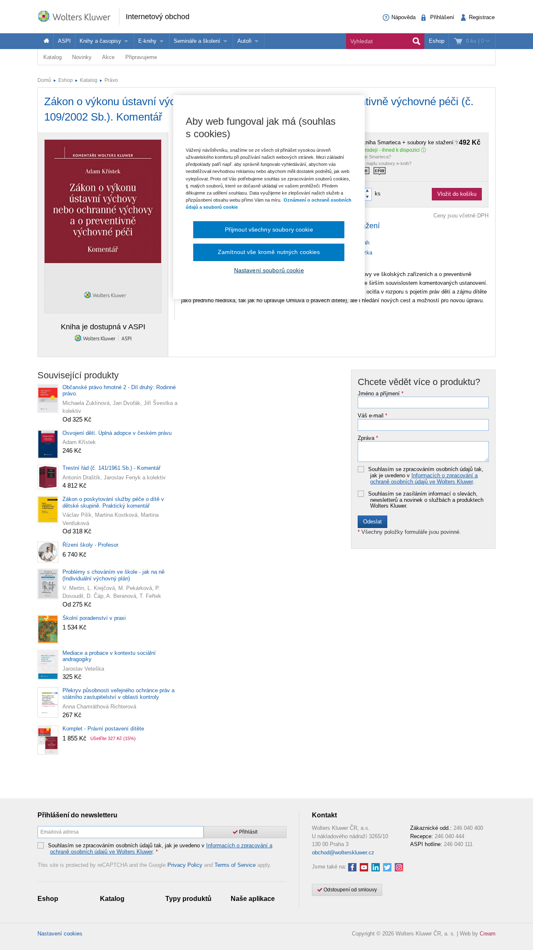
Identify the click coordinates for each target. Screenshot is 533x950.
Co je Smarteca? (374, 156)
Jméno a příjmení (380, 394)
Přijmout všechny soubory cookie (269, 229)
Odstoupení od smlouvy (349, 890)
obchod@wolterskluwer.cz (343, 852)
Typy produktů (188, 898)
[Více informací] (457, 142)
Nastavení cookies (59, 933)
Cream (488, 933)
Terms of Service (235, 865)
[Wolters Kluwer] (78, 16)
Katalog (52, 57)
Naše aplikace (253, 898)
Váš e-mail (372, 416)
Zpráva (368, 438)
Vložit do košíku (456, 194)
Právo (111, 80)
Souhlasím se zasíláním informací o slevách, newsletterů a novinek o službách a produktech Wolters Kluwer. (425, 500)
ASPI (64, 41)
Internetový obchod (157, 16)
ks (378, 193)
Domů (44, 80)
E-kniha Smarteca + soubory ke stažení (419, 142)
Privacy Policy (184, 865)
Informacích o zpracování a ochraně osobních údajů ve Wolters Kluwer (424, 478)
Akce (108, 57)
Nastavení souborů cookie (269, 270)
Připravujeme (141, 57)
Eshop (436, 41)
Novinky (82, 57)
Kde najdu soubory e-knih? (384, 163)
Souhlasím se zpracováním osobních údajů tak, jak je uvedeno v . (425, 475)
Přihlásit (247, 832)
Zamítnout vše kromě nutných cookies (269, 252)
